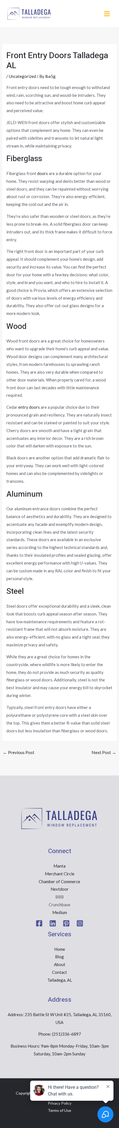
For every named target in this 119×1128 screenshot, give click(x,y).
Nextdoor (60, 888)
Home (59, 949)
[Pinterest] (66, 923)
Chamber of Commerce (59, 881)
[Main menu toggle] (107, 13)
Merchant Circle (59, 873)
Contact (59, 972)
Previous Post (18, 752)
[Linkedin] (52, 923)
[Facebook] (39, 923)
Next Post (104, 752)
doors (42, 173)
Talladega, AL (59, 979)
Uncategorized (22, 76)
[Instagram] (79, 923)
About (59, 964)
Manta (59, 865)
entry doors (29, 407)
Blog (59, 956)
